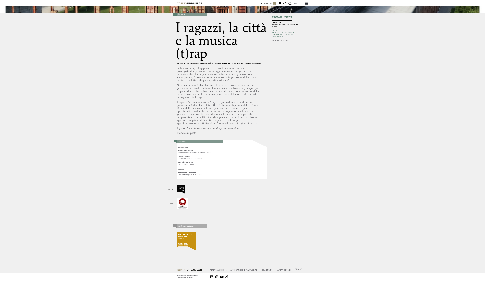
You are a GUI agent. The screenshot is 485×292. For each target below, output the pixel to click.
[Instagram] (216, 276)
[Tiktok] (226, 276)
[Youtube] (221, 276)
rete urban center (218, 270)
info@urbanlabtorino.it (187, 275)
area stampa (266, 270)
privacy (298, 269)
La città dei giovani (185, 235)
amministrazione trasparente (244, 270)
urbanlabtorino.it (185, 277)
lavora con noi (283, 270)
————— (183, 246)
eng (295, 3)
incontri (181, 14)
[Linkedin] (211, 276)
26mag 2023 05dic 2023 (183, 244)
